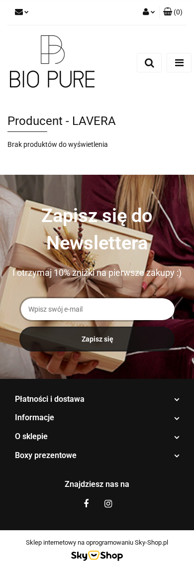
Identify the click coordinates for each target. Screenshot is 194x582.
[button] (173, 12)
